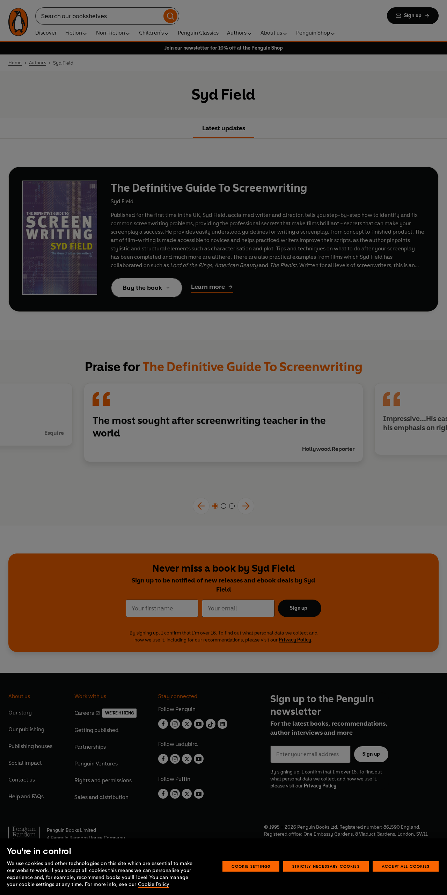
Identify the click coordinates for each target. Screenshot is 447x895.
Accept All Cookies (406, 866)
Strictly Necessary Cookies (326, 866)
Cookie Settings (251, 866)
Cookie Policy (153, 884)
